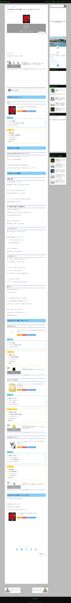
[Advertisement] (16, 44)
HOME (36, 598)
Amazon (19, 111)
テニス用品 (52, 1)
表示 (16, 90)
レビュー (68, 1)
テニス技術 (57, 1)
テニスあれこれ (63, 1)
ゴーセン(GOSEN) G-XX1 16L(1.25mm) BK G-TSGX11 (27, 106)
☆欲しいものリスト (53, 60)
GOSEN (44, 555)
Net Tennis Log (5, 1)
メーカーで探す (46, 1)
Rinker (21, 386)
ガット (45, 553)
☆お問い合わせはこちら (54, 62)
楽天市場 (24, 111)
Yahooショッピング (31, 111)
